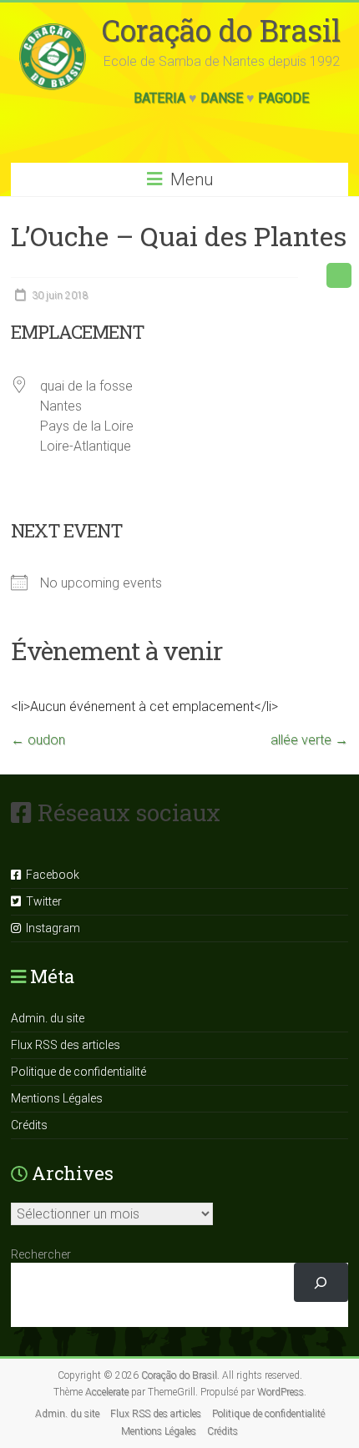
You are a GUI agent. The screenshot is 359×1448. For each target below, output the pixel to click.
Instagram (50, 928)
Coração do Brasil (221, 30)
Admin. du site (47, 1018)
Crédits (29, 1125)
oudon (38, 740)
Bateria (159, 98)
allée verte (309, 740)
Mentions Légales (57, 1098)
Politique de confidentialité (78, 1071)
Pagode (283, 98)
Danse (221, 98)
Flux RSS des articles (65, 1045)
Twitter (41, 901)
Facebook (50, 874)
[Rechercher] (321, 1282)
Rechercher (41, 1254)
